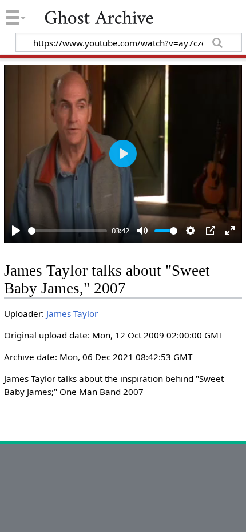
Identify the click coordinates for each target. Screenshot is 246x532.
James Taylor (72, 313)
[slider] (68, 230)
